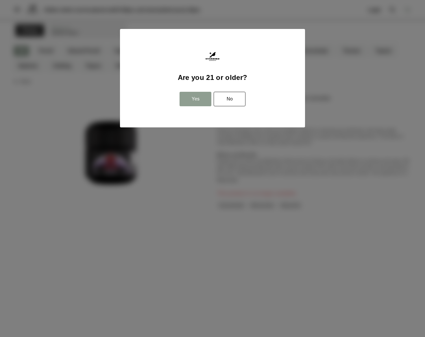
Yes (195, 98)
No (230, 98)
